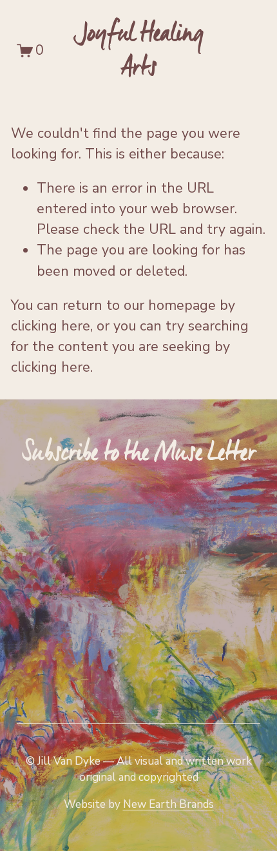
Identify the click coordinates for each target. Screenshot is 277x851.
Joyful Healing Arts (138, 50)
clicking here (50, 326)
